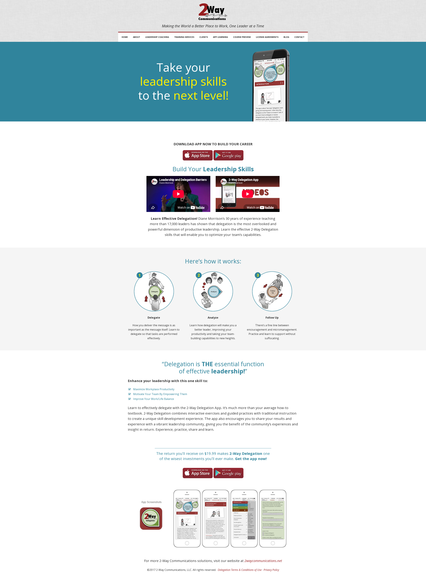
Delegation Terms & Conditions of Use (240, 570)
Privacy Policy (271, 570)
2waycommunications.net (263, 561)
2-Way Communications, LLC (213, 11)
